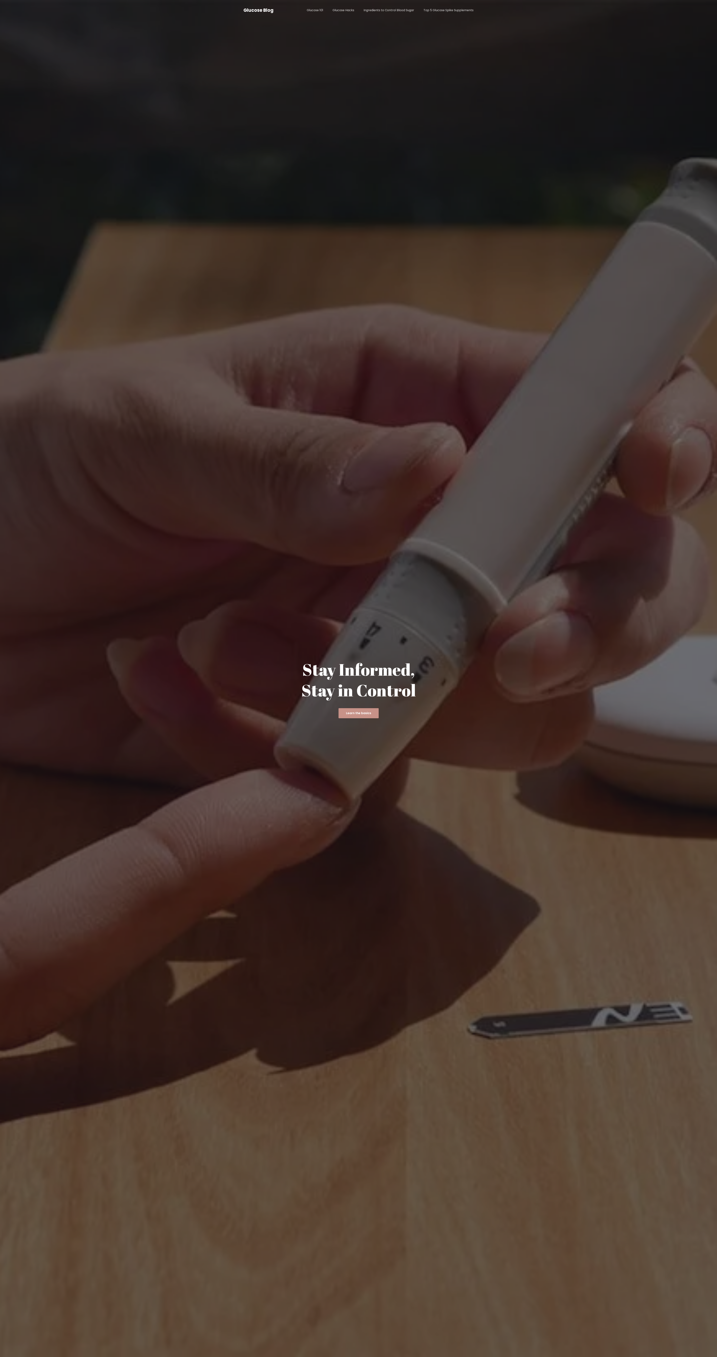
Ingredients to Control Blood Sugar (389, 10)
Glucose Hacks (343, 10)
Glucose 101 (315, 10)
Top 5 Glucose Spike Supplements (448, 10)
